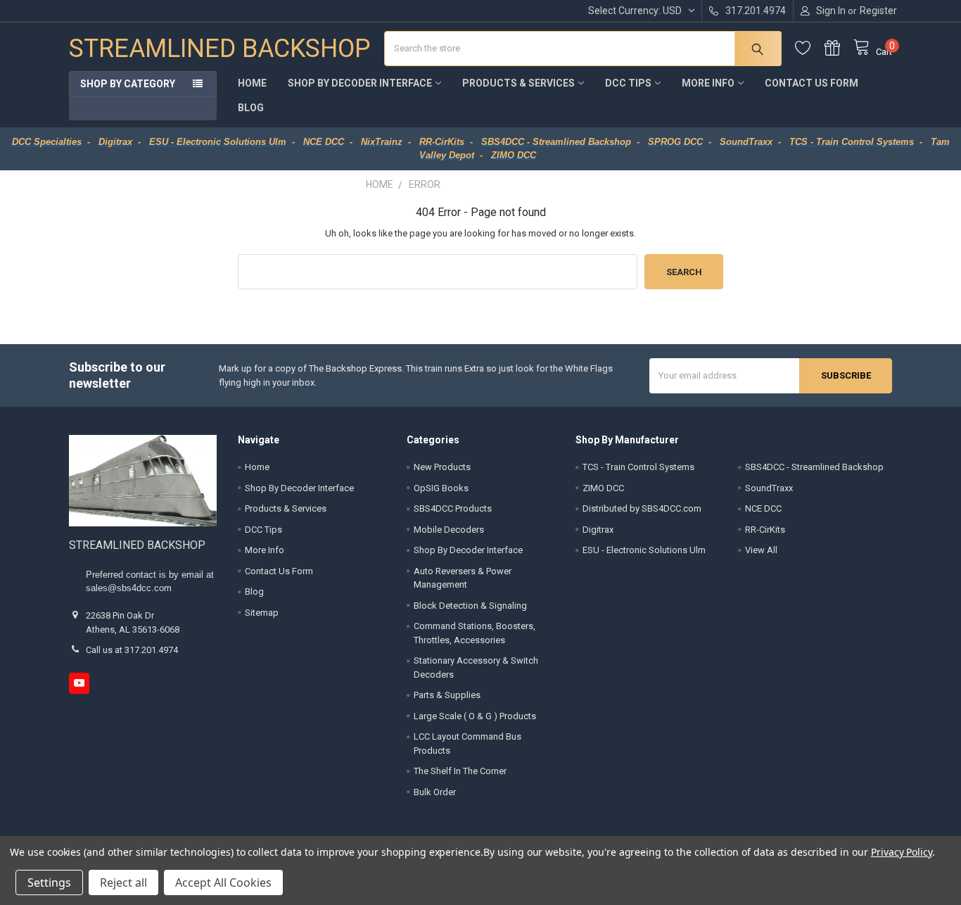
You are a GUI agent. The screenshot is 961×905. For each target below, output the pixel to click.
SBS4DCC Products (453, 508)
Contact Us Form (811, 83)
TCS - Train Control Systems (638, 467)
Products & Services (518, 83)
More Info (708, 83)
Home (252, 83)
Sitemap (262, 612)
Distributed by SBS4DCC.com (642, 508)
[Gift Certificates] (839, 48)
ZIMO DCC (603, 488)
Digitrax (598, 529)
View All (761, 550)
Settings (49, 882)
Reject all (123, 882)
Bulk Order (435, 792)
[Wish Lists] (810, 48)
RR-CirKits (765, 529)
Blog (251, 107)
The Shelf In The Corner (460, 771)
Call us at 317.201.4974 (132, 650)
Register (878, 10)
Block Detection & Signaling (470, 605)
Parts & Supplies (447, 695)
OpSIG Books (441, 488)
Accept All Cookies (223, 882)
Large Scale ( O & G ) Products (475, 716)
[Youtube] (79, 683)
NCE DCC (763, 508)
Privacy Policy (901, 852)
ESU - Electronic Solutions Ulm (644, 550)
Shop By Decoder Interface (360, 83)
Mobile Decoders (449, 529)
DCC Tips (628, 83)
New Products (442, 467)
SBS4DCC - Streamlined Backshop (814, 467)
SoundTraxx (769, 488)
